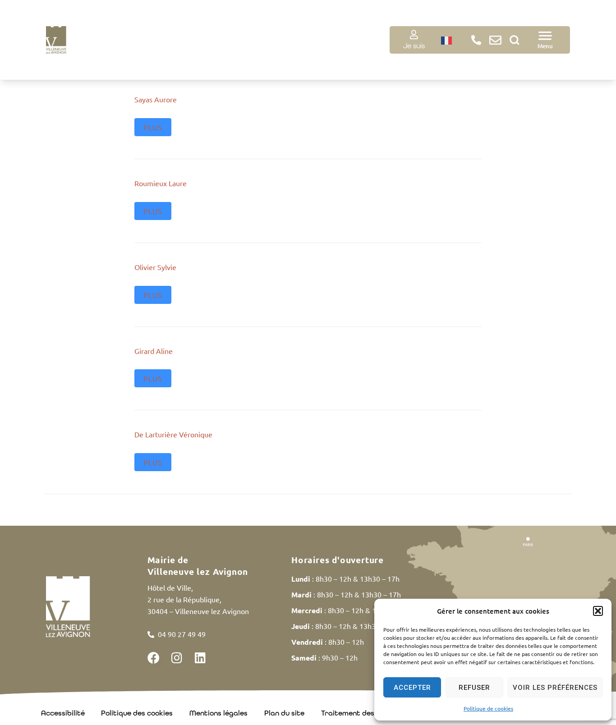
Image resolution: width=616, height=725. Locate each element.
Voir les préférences (555, 688)
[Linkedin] (200, 658)
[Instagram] (177, 658)
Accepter (412, 688)
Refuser (474, 688)
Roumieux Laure (160, 183)
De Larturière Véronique (173, 434)
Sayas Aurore (155, 99)
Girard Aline (153, 350)
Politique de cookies (488, 708)
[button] (597, 610)
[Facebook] (153, 658)
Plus (152, 127)
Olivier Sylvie (155, 266)
